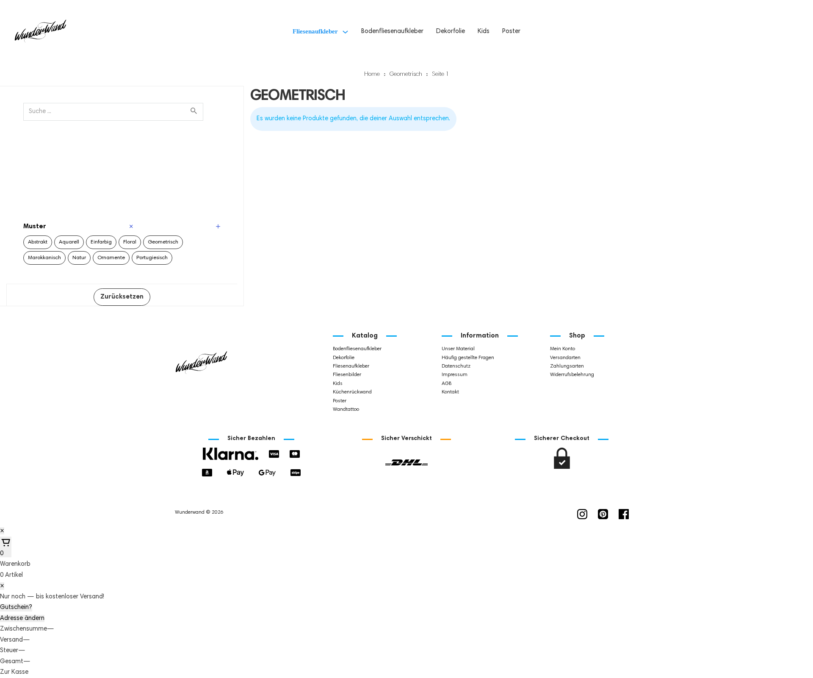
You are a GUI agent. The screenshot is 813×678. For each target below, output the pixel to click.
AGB (446, 383)
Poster (511, 31)
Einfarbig (101, 242)
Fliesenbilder (347, 374)
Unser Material (458, 348)
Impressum (454, 374)
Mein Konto (562, 348)
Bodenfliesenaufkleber (392, 31)
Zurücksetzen (122, 297)
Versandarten (565, 357)
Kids (483, 31)
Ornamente (111, 257)
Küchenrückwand (352, 392)
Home (372, 74)
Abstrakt (37, 242)
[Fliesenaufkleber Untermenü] (345, 32)
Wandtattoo (346, 409)
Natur (79, 257)
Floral (129, 242)
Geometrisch (406, 74)
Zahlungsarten (567, 366)
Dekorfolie (450, 31)
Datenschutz (456, 366)
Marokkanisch (44, 257)
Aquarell (69, 242)
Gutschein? (16, 607)
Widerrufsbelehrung (572, 374)
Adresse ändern (22, 618)
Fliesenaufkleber (315, 31)
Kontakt (450, 392)
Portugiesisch (152, 257)
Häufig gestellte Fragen (468, 357)
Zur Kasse (14, 672)
